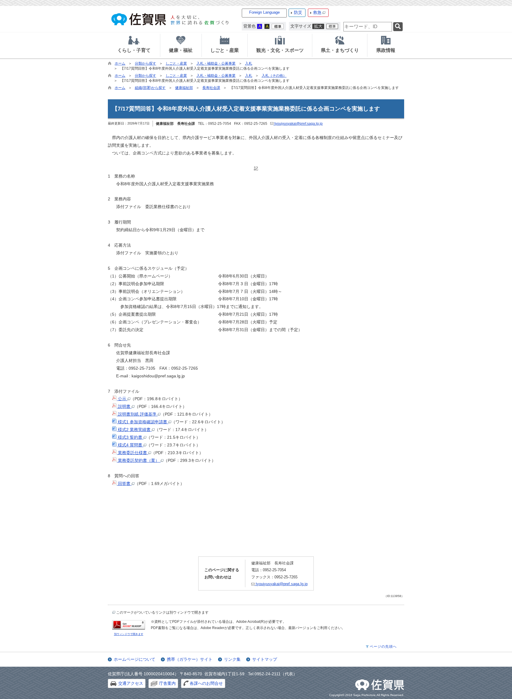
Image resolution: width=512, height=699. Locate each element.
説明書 (124, 406)
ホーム (120, 63)
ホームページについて (134, 659)
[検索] (398, 26)
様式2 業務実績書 (134, 429)
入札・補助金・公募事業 (216, 63)
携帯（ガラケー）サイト (189, 659)
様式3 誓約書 (130, 437)
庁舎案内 (167, 683)
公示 (122, 398)
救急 (317, 12)
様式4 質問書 (130, 445)
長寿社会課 (211, 88)
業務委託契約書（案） (139, 460)
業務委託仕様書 (132, 452)
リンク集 (232, 659)
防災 (298, 12)
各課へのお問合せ (206, 683)
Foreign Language (264, 12)
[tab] (134, 45)
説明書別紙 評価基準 (137, 414)
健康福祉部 (184, 88)
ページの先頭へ (383, 646)
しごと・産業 (176, 63)
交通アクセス (130, 683)
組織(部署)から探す (150, 88)
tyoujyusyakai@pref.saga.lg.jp (298, 123)
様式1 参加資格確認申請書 (142, 421)
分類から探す (145, 63)
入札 (248, 63)
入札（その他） (274, 76)
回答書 (124, 483)
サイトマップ (264, 659)
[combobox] (368, 26)
